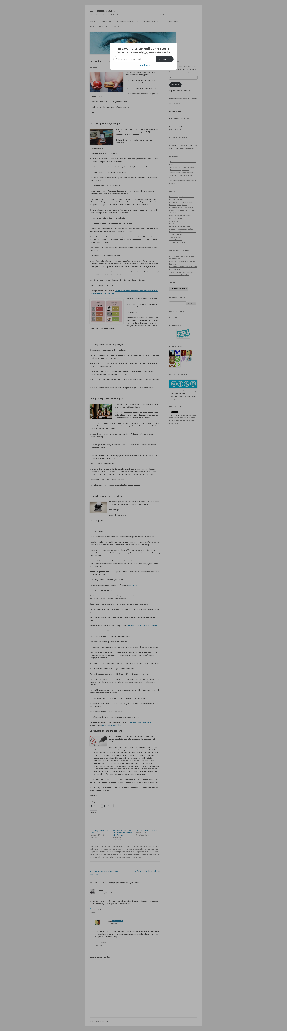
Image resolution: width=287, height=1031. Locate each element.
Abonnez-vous (165, 59)
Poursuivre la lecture (143, 65)
